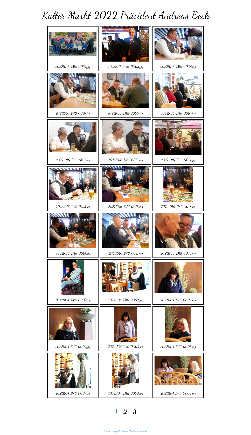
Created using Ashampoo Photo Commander (125, 431)
